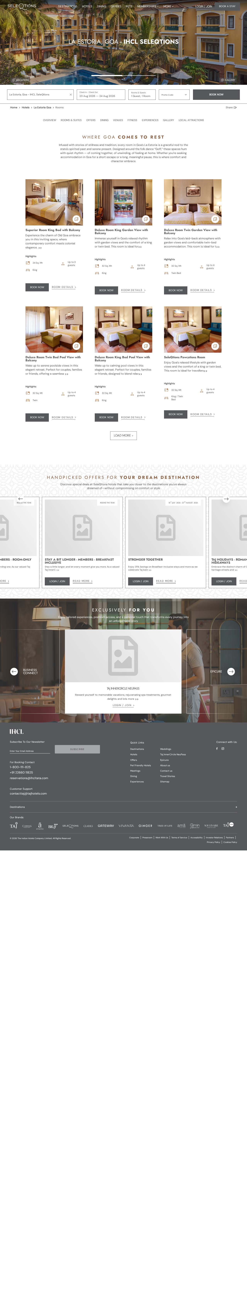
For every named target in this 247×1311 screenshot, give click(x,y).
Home (13, 107)
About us (165, 765)
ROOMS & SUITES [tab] (71, 120)
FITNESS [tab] (132, 120)
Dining (133, 776)
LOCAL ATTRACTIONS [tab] (191, 120)
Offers (133, 760)
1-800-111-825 (20, 767)
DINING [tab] (104, 120)
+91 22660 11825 (21, 772)
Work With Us (162, 837)
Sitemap (164, 781)
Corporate (134, 837)
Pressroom (147, 837)
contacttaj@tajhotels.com (28, 793)
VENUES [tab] (118, 120)
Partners (230, 837)
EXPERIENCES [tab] (150, 120)
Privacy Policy (213, 842)
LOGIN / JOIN (122, 705)
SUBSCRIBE (77, 749)
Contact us (166, 770)
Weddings (165, 749)
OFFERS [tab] (91, 120)
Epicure (164, 760)
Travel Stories (167, 776)
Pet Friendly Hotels (140, 765)
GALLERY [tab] (168, 120)
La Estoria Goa (42, 107)
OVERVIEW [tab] (49, 120)
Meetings (135, 770)
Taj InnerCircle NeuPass (173, 754)
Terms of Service (179, 837)
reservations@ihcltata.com (29, 778)
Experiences (137, 781)
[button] (174, 94)
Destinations (137, 749)
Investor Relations (214, 837)
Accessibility (196, 837)
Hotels (26, 107)
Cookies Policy (230, 842)
